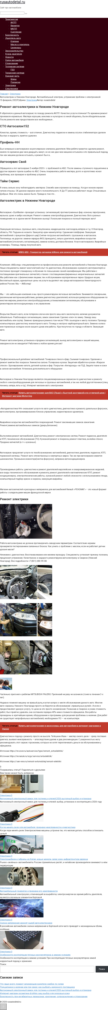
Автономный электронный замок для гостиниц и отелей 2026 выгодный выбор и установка (45, 798)
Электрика (10, 85)
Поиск (3, 964)
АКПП (13, 22)
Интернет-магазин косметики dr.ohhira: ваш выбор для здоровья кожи (35, 993)
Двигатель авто (13, 38)
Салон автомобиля (14, 60)
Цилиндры (16, 47)
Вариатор (15, 25)
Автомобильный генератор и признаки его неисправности (29, 891)
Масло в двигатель (20, 44)
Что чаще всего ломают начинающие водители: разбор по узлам (32, 984)
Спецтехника (11, 88)
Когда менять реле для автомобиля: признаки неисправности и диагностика (37, 827)
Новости (9, 57)
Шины (14, 79)
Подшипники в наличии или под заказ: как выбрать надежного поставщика (37, 987)
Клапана (15, 41)
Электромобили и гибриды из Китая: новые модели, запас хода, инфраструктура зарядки (44, 859)
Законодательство (14, 51)
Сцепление (16, 32)
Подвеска (15, 82)
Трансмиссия (11, 19)
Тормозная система (14, 73)
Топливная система (14, 66)
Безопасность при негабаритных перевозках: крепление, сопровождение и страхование (43, 996)
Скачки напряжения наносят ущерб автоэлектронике (26, 923)
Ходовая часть (12, 76)
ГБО (13, 69)
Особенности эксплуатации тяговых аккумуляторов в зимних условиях (35, 955)
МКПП (14, 29)
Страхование (11, 63)
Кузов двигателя (13, 54)
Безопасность (12, 35)
